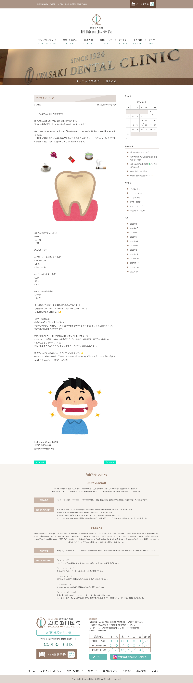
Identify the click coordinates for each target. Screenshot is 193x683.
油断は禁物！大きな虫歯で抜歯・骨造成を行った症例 (143, 158)
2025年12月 (134, 258)
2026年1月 (134, 254)
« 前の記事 (40, 462)
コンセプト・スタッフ (47, 42)
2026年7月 (134, 228)
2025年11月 (134, 263)
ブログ (152, 42)
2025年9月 (134, 271)
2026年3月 (134, 245)
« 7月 (128, 138)
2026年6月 (134, 232)
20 (142, 125)
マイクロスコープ (136, 206)
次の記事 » (110, 462)
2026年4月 (134, 241)
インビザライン (135, 189)
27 (142, 129)
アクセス (123, 42)
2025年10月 (134, 267)
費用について (106, 42)
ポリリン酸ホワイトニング (139, 152)
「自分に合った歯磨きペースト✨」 (142, 175)
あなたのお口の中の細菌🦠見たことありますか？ (143, 165)
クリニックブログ (136, 193)
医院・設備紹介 (70, 42)
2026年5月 (134, 237)
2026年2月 (134, 250)
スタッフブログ (135, 197)
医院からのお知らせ (137, 210)
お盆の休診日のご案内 (138, 171)
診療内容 (89, 42)
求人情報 (137, 42)
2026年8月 (134, 224)
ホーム (31, 670)
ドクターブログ (135, 202)
